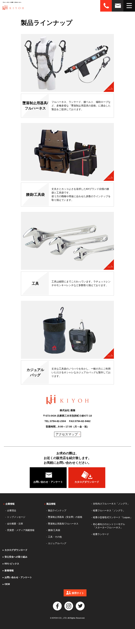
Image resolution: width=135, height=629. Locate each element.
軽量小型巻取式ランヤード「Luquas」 (112, 517)
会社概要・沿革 (15, 523)
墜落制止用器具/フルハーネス (63, 523)
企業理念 (11, 510)
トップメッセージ (16, 517)
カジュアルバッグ (57, 543)
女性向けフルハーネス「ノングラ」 (111, 503)
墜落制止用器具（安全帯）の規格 (65, 517)
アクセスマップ (67, 434)
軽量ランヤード (101, 534)
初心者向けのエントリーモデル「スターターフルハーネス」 (109, 526)
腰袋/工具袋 (54, 530)
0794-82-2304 (58, 421)
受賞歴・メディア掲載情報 (20, 530)
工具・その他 (55, 537)
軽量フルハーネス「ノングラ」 (109, 510)
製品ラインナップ (57, 510)
